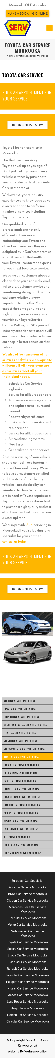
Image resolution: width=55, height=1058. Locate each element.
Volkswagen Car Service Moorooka (24, 749)
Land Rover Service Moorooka (21, 829)
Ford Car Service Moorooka (20, 733)
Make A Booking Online (27, 13)
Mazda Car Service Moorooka (21, 821)
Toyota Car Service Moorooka (21, 757)
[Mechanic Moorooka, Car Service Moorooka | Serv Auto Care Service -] (17, 28)
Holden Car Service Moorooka (21, 845)
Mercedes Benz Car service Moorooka (25, 725)
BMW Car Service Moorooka (20, 709)
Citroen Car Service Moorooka (21, 717)
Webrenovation (36, 1051)
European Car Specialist (27, 881)
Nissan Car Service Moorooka (21, 813)
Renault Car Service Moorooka (22, 789)
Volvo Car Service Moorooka (20, 741)
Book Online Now (27, 125)
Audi (29, 524)
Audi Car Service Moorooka (19, 701)
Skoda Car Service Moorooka (20, 773)
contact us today (14, 541)
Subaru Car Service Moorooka (21, 765)
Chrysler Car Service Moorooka (22, 853)
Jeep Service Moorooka (17, 837)
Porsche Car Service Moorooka (22, 797)
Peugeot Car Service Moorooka (22, 805)
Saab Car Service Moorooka (20, 781)
